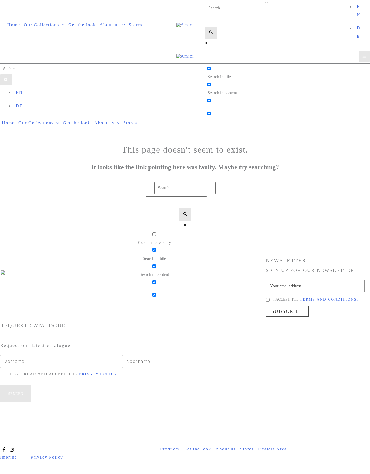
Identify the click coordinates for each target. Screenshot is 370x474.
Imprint (8, 457)
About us (226, 449)
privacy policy (98, 374)
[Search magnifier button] (211, 32)
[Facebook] (4, 449)
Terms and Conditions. (329, 299)
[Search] (6, 80)
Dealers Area (272, 449)
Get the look (197, 449)
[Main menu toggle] (364, 56)
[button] (61, 24)
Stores (247, 449)
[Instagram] (11, 449)
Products (169, 449)
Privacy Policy (47, 457)
